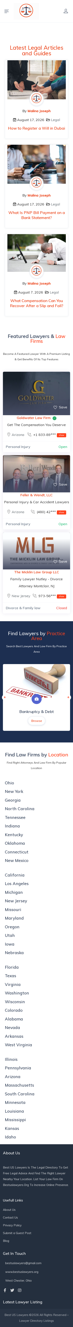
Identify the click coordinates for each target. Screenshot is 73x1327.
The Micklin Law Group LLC (36, 572)
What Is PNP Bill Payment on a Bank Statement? (36, 215)
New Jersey (21, 596)
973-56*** (51, 596)
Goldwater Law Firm (34, 418)
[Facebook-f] (5, 1290)
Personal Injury (18, 446)
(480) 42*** (50, 512)
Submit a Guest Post (17, 1233)
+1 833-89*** (48, 434)
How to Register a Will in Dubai (36, 128)
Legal (55, 120)
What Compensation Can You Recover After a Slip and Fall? (36, 303)
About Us (9, 1210)
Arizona (18, 434)
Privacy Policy (12, 1225)
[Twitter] (12, 1290)
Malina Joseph (39, 111)
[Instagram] (20, 1290)
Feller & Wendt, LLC (36, 495)
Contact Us (10, 1217)
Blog (6, 1241)
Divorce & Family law (23, 608)
